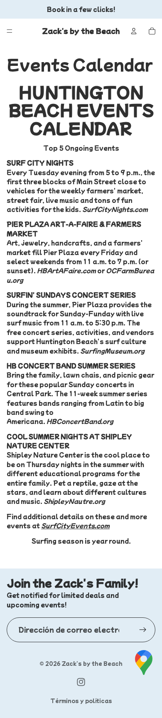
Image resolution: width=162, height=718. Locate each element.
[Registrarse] (143, 629)
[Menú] (9, 31)
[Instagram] (81, 682)
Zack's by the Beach (92, 663)
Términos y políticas (81, 700)
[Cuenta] (134, 31)
